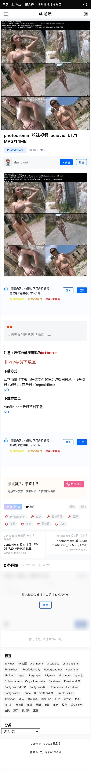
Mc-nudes (65, 675)
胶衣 (64, 705)
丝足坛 (56, 743)
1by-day (10, 663)
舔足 (15, 710)
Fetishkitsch (12, 669)
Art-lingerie (37, 663)
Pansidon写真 (72, 681)
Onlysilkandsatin (35, 681)
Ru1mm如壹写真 (43, 693)
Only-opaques (13, 681)
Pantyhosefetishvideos (64, 687)
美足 (55, 705)
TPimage (10, 699)
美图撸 (19, 705)
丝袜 (21, 699)
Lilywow (50, 675)
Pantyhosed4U (38, 687)
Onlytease (54, 681)
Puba (28, 693)
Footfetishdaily (31, 669)
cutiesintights (71, 663)
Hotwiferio (72, 669)
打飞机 (8, 705)
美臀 (47, 705)
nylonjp (78, 675)
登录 (68, 290)
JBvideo (9, 675)
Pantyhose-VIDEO (15, 687)
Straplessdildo (65, 693)
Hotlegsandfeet (53, 669)
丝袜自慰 (46, 699)
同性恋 (67, 699)
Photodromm (15, 150)
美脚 (29, 705)
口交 (57, 699)
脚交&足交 (76, 705)
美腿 (38, 705)
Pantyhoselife (13, 693)
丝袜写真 (33, 699)
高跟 (35, 710)
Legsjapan (35, 675)
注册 (81, 290)
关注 (67, 162)
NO (6, 390)
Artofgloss (53, 663)
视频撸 (26, 710)
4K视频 (22, 663)
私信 (81, 162)
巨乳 (77, 699)
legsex (22, 675)
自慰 (7, 710)
